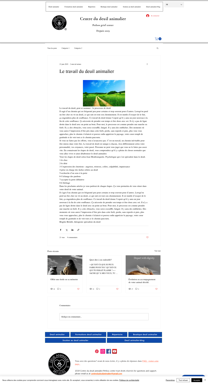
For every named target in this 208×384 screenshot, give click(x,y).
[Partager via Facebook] (60, 230)
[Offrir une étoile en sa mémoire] (65, 265)
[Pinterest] (96, 351)
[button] (158, 38)
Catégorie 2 (78, 48)
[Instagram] (102, 351)
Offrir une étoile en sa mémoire (64, 279)
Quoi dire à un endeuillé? (101, 259)
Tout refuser (183, 380)
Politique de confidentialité (129, 380)
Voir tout (157, 251)
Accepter (196, 380)
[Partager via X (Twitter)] (66, 230)
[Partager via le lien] (78, 230)
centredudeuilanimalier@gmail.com (106, 373)
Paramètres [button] (170, 380)
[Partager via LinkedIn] (72, 230)
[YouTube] (114, 351)
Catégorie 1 (65, 48)
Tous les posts (52, 48)
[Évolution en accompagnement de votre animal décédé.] (143, 265)
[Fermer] (205, 380)
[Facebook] (108, 351)
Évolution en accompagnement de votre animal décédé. (142, 281)
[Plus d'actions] (147, 64)
